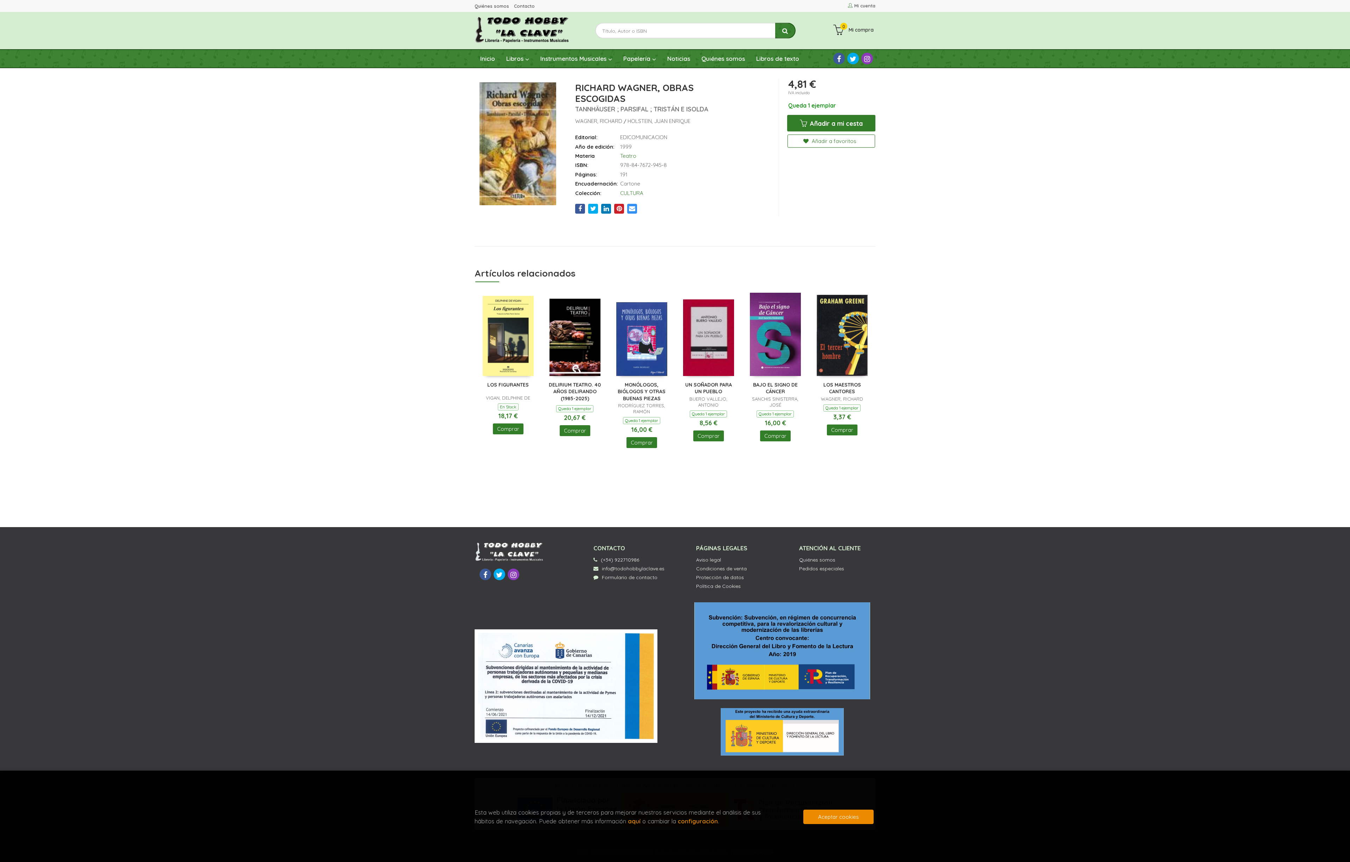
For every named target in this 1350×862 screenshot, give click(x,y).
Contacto (524, 6)
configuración (698, 821)
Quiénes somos (492, 6)
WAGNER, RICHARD (599, 121)
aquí (634, 821)
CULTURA (631, 193)
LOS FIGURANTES (508, 385)
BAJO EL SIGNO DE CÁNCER (775, 388)
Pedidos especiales (821, 568)
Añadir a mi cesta (835, 123)
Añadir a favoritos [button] (833, 141)
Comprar (508, 429)
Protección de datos (720, 577)
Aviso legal (708, 560)
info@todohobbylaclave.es (633, 568)
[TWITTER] (853, 58)
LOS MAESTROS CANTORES (842, 388)
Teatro (628, 156)
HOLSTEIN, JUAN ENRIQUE (659, 121)
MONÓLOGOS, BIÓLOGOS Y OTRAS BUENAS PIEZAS (642, 392)
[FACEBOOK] (839, 58)
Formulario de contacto (629, 577)
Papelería (637, 58)
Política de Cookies (718, 586)
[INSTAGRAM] (867, 58)
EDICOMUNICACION (643, 137)
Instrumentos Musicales (574, 58)
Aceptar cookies (838, 817)
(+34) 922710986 (620, 560)
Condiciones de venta (721, 568)
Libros (515, 58)
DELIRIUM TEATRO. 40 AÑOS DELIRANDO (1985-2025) (575, 392)
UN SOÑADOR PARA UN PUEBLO (708, 388)
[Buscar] (785, 31)
